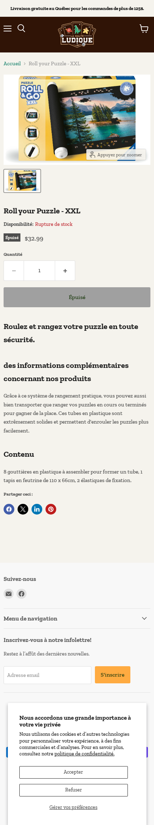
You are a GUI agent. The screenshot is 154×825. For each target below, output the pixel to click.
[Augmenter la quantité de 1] (65, 270)
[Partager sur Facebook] (9, 509)
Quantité (13, 254)
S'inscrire (113, 674)
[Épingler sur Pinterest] (50, 509)
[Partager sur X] (23, 509)
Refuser (73, 790)
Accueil (12, 64)
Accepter (73, 772)
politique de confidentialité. (84, 754)
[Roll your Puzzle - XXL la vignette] (22, 180)
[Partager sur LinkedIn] (37, 509)
